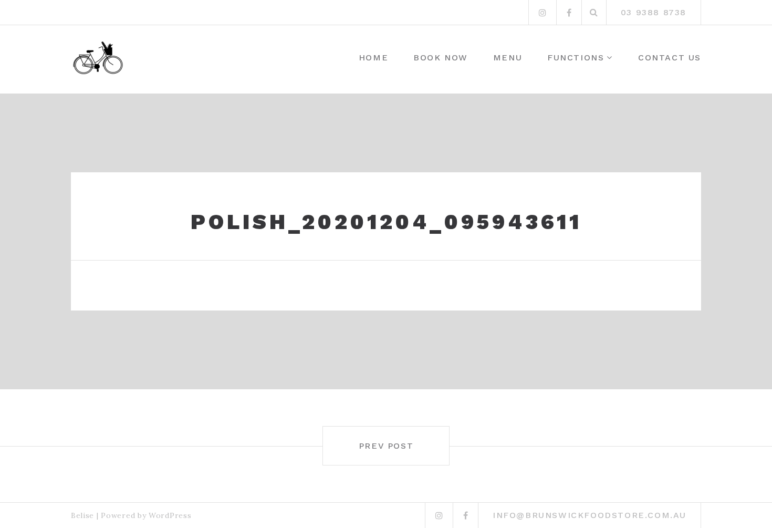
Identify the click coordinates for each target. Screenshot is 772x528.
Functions (575, 58)
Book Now (440, 58)
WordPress (170, 515)
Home (373, 58)
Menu (507, 58)
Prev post (386, 446)
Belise (82, 515)
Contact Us (669, 58)
